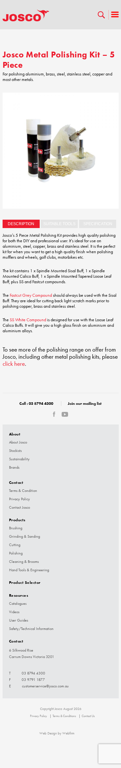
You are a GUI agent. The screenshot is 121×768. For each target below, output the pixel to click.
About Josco (18, 442)
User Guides (18, 620)
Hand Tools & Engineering (29, 570)
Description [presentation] (21, 224)
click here (14, 363)
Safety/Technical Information (31, 628)
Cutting (14, 545)
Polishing (16, 553)
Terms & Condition (23, 490)
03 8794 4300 (41, 403)
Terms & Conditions (64, 716)
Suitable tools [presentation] (59, 224)
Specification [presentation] (97, 224)
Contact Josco (19, 507)
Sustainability (19, 459)
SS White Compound (28, 320)
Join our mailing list (85, 403)
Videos (14, 612)
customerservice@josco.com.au (45, 686)
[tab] (21, 224)
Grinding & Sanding (24, 536)
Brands (14, 467)
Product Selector (25, 582)
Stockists (15, 450)
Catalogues (17, 603)
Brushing (15, 528)
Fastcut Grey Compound (30, 295)
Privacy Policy (19, 499)
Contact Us (88, 716)
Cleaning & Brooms (24, 561)
